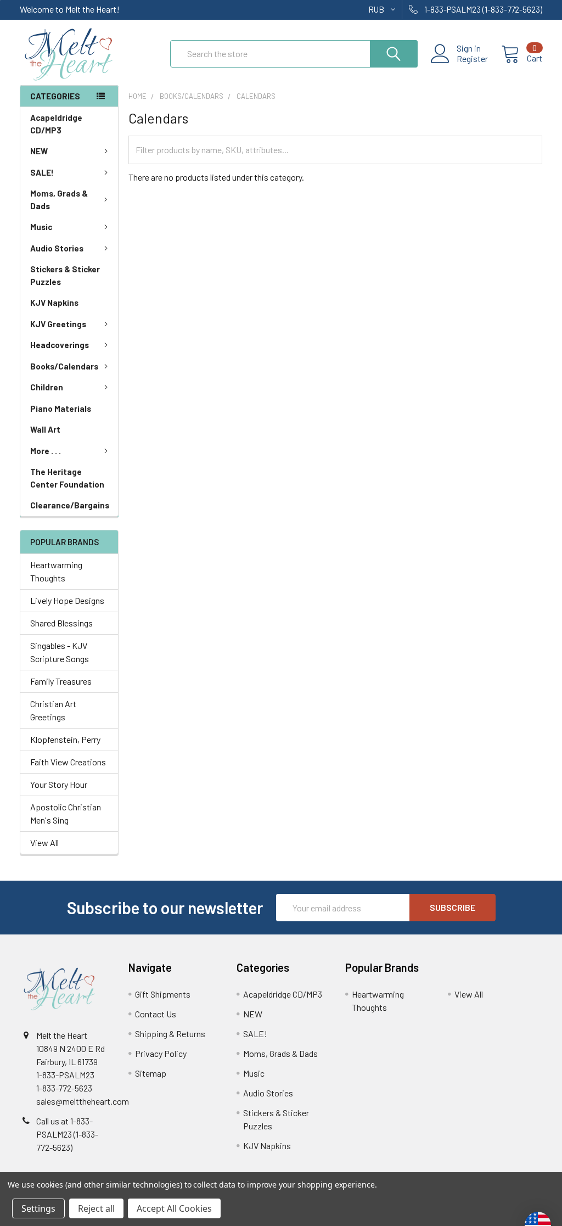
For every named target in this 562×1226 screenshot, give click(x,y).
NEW (39, 151)
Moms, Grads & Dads (59, 199)
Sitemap (150, 1073)
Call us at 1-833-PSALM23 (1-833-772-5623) (67, 1134)
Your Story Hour (58, 784)
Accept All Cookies (174, 1208)
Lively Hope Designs (67, 600)
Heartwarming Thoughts (56, 571)
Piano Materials (60, 408)
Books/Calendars (64, 366)
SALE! (42, 172)
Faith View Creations (68, 762)
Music (41, 227)
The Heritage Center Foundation (67, 478)
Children (46, 387)
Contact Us (155, 1014)
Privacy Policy (161, 1053)
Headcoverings (59, 345)
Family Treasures (61, 681)
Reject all (96, 1208)
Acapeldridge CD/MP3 (56, 124)
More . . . (45, 451)
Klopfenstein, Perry (65, 739)
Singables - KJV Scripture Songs (59, 652)
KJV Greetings (58, 324)
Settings (38, 1208)
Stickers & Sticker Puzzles (65, 275)
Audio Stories (56, 248)
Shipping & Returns (170, 1033)
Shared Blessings (61, 623)
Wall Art (45, 429)
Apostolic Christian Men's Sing (65, 813)
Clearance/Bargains (69, 505)
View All (44, 842)
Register (472, 59)
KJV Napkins (54, 302)
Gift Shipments (162, 994)
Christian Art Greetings (53, 710)
